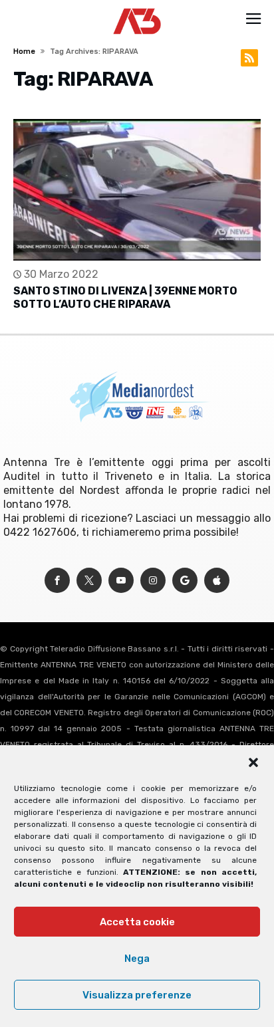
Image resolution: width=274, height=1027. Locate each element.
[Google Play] (185, 581)
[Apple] (216, 581)
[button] (253, 762)
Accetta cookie (137, 922)
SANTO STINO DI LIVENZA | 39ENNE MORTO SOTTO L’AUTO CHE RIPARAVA (125, 297)
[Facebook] (57, 581)
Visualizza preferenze (137, 995)
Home (24, 51)
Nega (137, 959)
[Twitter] (89, 581)
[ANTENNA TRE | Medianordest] (137, 8)
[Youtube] (121, 581)
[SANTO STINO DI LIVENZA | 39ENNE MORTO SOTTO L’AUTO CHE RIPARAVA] (136, 190)
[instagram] (153, 581)
